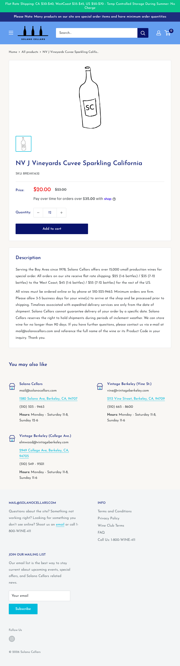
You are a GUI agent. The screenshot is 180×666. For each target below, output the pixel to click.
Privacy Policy (108, 518)
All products (30, 52)
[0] (167, 33)
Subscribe (23, 609)
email (60, 524)
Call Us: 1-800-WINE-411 (116, 540)
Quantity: (23, 212)
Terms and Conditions (115, 511)
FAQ (101, 532)
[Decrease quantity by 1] (38, 212)
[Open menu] (11, 32)
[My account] (159, 32)
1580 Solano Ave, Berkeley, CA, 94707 (48, 399)
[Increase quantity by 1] (61, 212)
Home (13, 52)
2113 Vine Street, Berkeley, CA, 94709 (136, 399)
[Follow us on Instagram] (12, 639)
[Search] (142, 33)
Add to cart (52, 229)
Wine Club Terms (111, 525)
